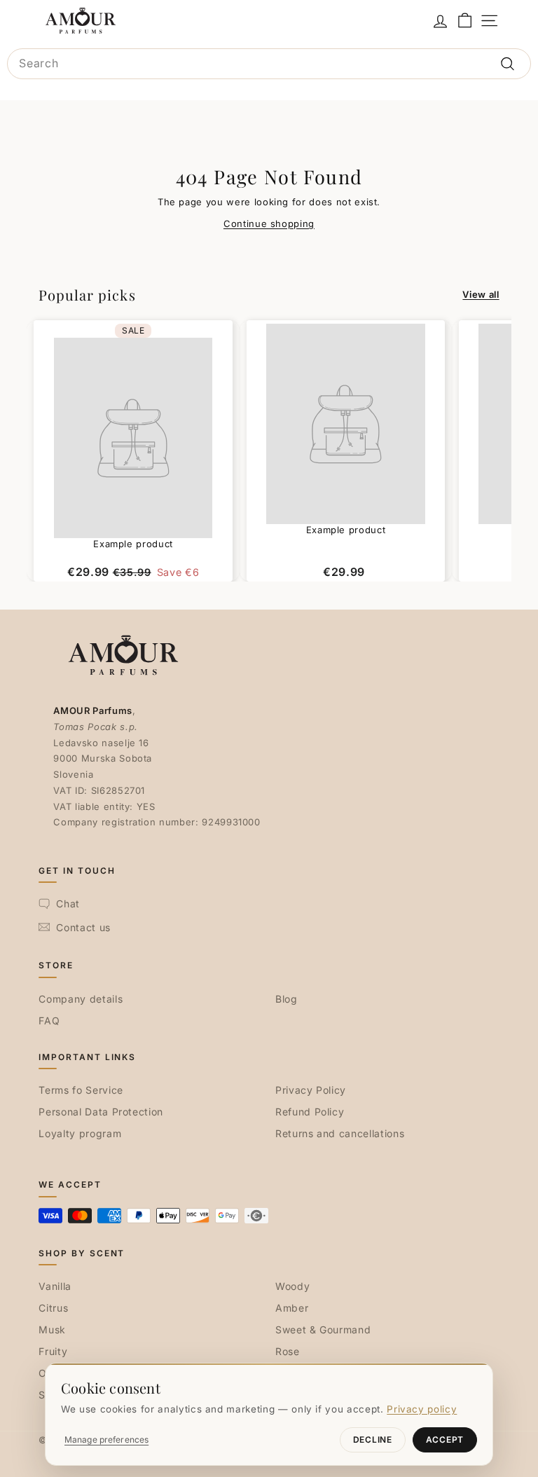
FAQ (49, 1020)
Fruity (53, 1351)
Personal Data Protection (101, 1112)
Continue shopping (269, 223)
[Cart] (464, 20)
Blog (286, 999)
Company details (81, 999)
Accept (445, 1439)
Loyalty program (80, 1133)
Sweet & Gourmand (323, 1329)
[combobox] (269, 63)
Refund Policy (309, 1112)
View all (480, 294)
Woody (292, 1286)
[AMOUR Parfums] (81, 20)
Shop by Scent (82, 1253)
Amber (291, 1308)
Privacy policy (422, 1409)
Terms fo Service (81, 1090)
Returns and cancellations (339, 1133)
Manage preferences (106, 1439)
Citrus (53, 1308)
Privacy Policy (310, 1090)
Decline (372, 1439)
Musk (52, 1329)
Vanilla (55, 1286)
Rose (287, 1351)
